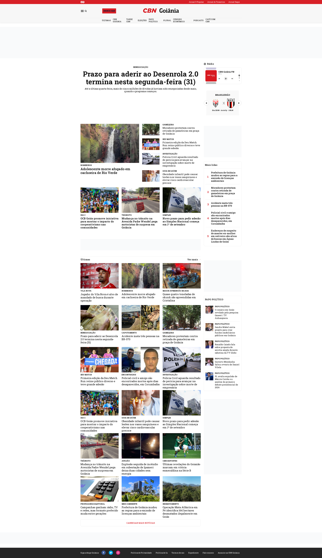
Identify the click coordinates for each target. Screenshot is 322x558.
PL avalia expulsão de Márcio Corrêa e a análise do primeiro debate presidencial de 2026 (226, 382)
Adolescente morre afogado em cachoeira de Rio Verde (105, 171)
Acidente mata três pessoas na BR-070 (222, 204)
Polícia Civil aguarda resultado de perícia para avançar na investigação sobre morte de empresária (180, 161)
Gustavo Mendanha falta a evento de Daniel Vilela (227, 364)
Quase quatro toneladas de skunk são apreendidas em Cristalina (179, 297)
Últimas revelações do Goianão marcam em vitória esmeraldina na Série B (181, 467)
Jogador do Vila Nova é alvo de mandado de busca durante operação (99, 297)
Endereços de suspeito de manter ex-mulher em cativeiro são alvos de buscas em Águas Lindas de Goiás (224, 236)
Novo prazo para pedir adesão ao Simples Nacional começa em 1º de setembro (182, 221)
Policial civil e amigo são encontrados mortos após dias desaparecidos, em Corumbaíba (223, 218)
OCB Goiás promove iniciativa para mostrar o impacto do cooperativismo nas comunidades (99, 223)
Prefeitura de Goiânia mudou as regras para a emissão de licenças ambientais (224, 176)
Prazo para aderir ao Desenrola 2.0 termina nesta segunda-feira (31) (140, 77)
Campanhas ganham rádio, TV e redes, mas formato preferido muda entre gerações (99, 510)
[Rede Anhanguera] (82, 2)
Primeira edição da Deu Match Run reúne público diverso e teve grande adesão (181, 145)
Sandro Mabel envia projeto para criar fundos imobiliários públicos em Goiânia (225, 331)
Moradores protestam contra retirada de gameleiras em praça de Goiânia (181, 130)
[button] (211, 76)
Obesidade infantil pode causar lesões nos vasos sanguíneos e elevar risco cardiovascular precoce (180, 178)
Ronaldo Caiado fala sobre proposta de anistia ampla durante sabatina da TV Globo (226, 348)
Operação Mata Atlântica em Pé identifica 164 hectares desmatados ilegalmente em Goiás (180, 512)
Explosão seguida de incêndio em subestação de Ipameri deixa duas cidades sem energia (140, 469)
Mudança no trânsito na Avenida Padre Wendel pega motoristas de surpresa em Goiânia (140, 223)
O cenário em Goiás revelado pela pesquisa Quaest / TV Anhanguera (226, 313)
